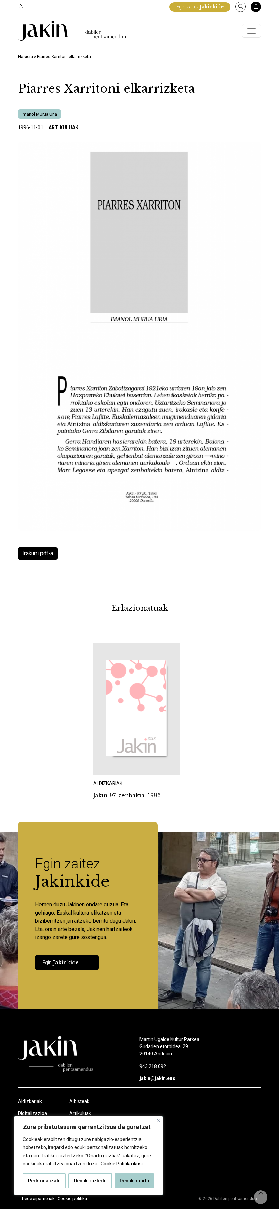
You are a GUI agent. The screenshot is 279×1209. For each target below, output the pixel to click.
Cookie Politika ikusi (122, 1164)
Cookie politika (72, 1198)
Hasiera (25, 56)
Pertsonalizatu (44, 1181)
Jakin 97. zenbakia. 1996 (127, 795)
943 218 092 (153, 1066)
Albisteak (79, 1101)
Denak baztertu (90, 1181)
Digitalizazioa (32, 1113)
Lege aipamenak (38, 1198)
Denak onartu (134, 1181)
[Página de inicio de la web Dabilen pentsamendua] (72, 30)
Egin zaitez (200, 7)
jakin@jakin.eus (157, 1078)
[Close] (158, 1120)
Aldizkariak (30, 1101)
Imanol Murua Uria (39, 114)
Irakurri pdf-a (37, 553)
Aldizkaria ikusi (117, 765)
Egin (60, 962)
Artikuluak (63, 127)
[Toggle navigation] (251, 31)
